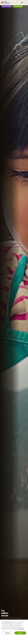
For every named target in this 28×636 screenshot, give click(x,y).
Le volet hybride (18, 6)
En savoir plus (20, 628)
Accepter (20, 633)
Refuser (8, 633)
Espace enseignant (6, 6)
